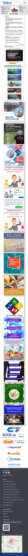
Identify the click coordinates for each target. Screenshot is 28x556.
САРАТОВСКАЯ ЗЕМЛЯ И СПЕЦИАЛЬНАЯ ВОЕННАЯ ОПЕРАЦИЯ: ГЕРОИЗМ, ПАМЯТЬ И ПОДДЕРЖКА (14, 23)
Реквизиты (5, 514)
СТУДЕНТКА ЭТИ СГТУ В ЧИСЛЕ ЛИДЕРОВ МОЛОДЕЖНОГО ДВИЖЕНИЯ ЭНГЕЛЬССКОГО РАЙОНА (14, 27)
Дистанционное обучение (15, 84)
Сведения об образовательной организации (17, 73)
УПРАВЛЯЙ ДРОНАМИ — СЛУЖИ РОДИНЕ (13, 34)
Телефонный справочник (8, 511)
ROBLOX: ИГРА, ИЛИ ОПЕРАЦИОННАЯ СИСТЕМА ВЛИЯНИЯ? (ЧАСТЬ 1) (13, 40)
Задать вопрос (6, 516)
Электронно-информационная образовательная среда (15, 79)
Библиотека (18, 91)
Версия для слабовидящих (8, 475)
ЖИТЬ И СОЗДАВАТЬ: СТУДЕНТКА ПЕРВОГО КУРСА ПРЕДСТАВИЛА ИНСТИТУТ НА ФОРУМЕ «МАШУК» (14, 19)
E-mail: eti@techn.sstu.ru (7, 505)
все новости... (21, 44)
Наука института (17, 97)
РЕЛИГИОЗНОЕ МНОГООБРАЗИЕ (11, 42)
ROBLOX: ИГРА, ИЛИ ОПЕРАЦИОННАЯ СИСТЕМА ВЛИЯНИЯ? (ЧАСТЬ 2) (13, 38)
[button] (26, 10)
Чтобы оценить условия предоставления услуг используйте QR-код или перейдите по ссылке (12, 522)
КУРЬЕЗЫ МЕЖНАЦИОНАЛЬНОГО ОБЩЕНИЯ (14, 33)
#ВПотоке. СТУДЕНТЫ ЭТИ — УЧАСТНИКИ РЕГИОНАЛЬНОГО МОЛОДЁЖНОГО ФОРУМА (14, 31)
